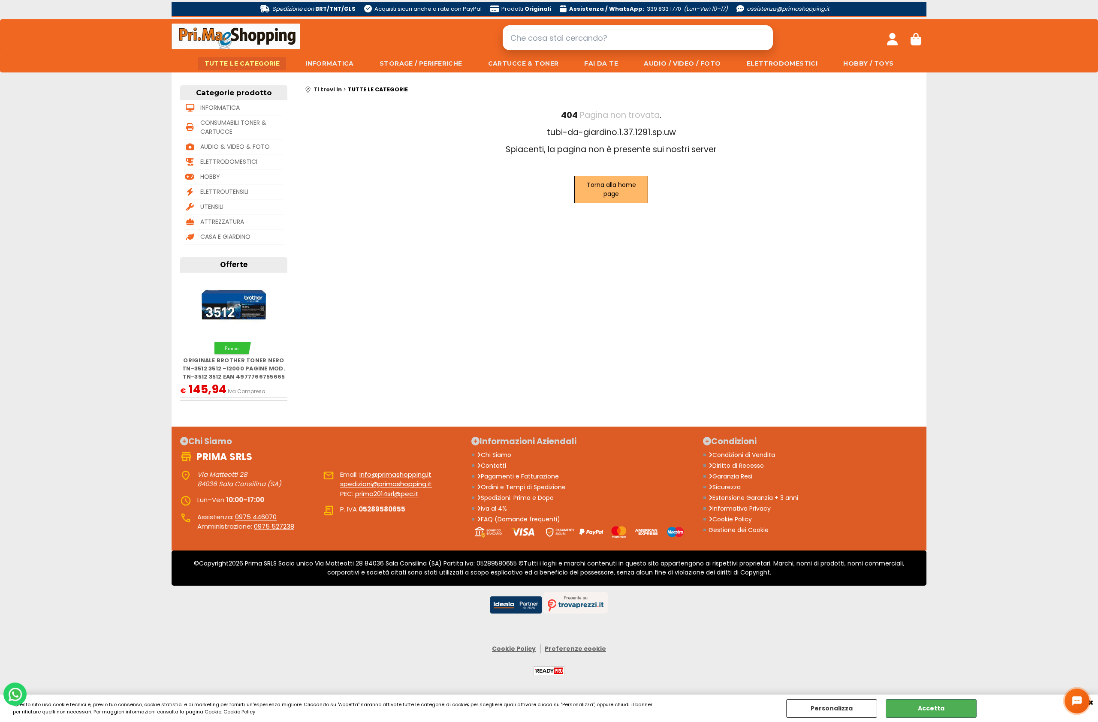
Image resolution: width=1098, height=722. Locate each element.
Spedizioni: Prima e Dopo (517, 497)
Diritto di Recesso (738, 465)
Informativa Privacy (741, 508)
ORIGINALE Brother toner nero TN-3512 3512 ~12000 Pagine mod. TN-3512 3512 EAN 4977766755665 (233, 368)
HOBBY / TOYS (868, 63)
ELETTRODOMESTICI (782, 63)
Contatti (493, 465)
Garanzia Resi (732, 476)
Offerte (233, 264)
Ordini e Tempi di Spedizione (523, 487)
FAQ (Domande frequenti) (520, 519)
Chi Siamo (496, 455)
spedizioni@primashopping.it (386, 483)
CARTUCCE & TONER (523, 63)
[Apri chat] (1077, 701)
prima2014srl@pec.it (387, 493)
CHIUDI (1091, 703)
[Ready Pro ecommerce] (549, 671)
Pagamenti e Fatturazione (520, 476)
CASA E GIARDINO (225, 236)
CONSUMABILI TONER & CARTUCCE (233, 127)
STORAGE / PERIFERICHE (421, 63)
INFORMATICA (329, 63)
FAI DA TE (601, 63)
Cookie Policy (239, 711)
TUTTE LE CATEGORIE (242, 63)
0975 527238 (274, 526)
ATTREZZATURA (222, 221)
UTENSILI (211, 206)
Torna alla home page (611, 189)
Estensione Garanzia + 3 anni (755, 497)
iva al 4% (494, 508)
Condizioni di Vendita (743, 455)
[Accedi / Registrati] (892, 37)
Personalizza (832, 708)
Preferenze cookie (575, 648)
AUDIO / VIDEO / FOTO (682, 63)
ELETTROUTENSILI (224, 191)
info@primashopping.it (395, 474)
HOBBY (210, 176)
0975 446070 (256, 516)
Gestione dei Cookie (739, 530)
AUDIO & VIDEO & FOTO (235, 146)
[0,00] (916, 37)
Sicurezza (726, 487)
